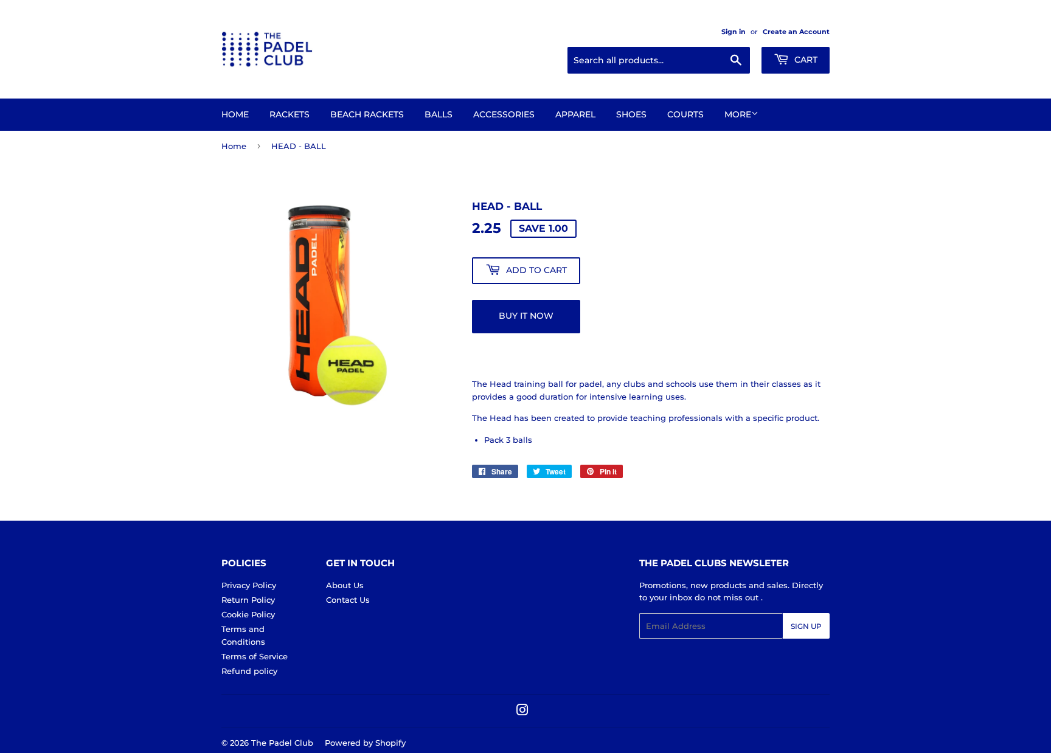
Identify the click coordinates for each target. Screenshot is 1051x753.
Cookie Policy (248, 614)
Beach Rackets (367, 114)
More (737, 114)
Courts (685, 114)
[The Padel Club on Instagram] (522, 712)
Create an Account (796, 31)
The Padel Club (282, 743)
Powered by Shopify (365, 743)
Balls (439, 114)
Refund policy (249, 671)
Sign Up (806, 626)
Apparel (575, 114)
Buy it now (526, 315)
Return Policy (248, 600)
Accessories (504, 114)
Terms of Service (254, 656)
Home (235, 114)
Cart (804, 59)
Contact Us (348, 600)
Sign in (733, 31)
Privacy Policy (248, 585)
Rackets (289, 114)
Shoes (631, 114)
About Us (345, 585)
